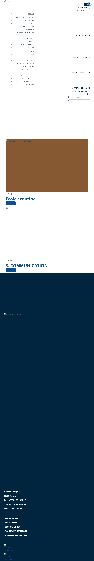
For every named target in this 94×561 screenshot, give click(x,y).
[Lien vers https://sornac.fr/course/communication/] (47, 233)
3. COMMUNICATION (27, 265)
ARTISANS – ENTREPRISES (25, 63)
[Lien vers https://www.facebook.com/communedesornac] (8, 547)
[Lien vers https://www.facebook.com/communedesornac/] (68, 97)
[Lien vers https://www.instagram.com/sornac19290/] (68, 100)
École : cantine (21, 199)
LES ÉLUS (30, 14)
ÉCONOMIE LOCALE (81, 57)
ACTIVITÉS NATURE (27, 79)
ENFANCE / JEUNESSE (27, 45)
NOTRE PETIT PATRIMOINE (25, 82)
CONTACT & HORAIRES (81, 91)
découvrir (10, 203)
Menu (87, 5)
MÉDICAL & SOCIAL (27, 69)
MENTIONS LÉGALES (13, 508)
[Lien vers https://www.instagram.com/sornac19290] (8, 557)
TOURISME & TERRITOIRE (79, 72)
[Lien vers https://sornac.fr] (47, 1)
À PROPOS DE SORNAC (81, 88)
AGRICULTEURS (28, 66)
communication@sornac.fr (16, 504)
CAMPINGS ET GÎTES (27, 76)
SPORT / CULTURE (28, 51)
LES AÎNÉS (30, 48)
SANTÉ (31, 42)
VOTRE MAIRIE (83, 11)
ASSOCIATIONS (28, 54)
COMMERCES (29, 60)
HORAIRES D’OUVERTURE (25, 32)
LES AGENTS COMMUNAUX (24, 17)
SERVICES (30, 39)
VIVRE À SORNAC (82, 35)
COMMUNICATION (27, 20)
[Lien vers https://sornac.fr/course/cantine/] (47, 165)
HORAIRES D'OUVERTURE (16, 535)
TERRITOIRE (30, 85)
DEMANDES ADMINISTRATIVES (23, 23)
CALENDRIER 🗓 (84, 8)
